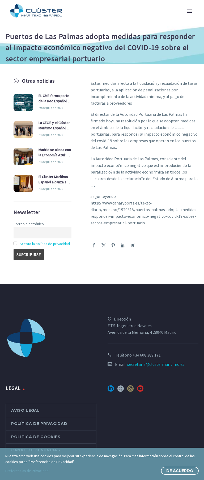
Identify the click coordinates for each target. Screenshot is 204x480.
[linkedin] (111, 390)
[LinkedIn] (123, 245)
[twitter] (120, 390)
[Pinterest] (113, 245)
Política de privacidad (39, 423)
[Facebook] (94, 245)
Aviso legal (25, 410)
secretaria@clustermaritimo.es (155, 364)
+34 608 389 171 (147, 355)
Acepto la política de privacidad (45, 243)
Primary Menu (189, 11)
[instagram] (130, 390)
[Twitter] (103, 245)
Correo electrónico (29, 223)
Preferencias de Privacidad (27, 470)
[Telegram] (132, 245)
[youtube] (140, 390)
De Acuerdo (179, 470)
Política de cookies (35, 436)
